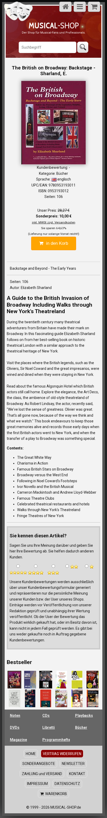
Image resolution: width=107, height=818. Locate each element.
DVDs (14, 727)
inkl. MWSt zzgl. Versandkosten (53, 222)
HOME (31, 754)
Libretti (48, 727)
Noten (15, 715)
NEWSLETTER (73, 764)
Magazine (18, 740)
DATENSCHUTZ (67, 784)
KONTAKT (77, 774)
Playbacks (84, 715)
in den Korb (55, 243)
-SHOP (54, 25)
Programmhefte (56, 740)
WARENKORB (55, 794)
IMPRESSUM (37, 784)
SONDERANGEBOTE (38, 764)
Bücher (81, 727)
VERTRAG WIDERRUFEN (62, 754)
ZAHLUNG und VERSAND (42, 774)
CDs (46, 715)
